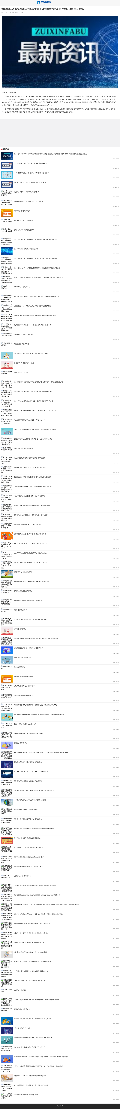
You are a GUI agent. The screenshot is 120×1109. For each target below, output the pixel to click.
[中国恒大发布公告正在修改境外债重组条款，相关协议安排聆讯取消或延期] (60, 279)
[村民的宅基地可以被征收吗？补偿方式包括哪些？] (60, 498)
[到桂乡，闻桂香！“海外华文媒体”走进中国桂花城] (60, 184)
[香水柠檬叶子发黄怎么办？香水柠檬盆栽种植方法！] (60, 774)
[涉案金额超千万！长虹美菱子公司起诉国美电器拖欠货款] (60, 308)
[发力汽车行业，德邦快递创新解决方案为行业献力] (60, 555)
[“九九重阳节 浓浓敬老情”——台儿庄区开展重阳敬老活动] (60, 327)
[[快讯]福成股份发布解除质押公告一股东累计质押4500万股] (60, 393)
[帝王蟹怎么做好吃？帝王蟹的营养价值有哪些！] (60, 460)
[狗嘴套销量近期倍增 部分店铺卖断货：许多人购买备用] (60, 926)
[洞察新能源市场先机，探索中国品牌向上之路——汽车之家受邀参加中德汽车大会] (60, 755)
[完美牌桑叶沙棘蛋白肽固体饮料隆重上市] (60, 840)
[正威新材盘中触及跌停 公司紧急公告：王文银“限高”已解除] (60, 441)
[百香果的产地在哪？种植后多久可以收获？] (60, 783)
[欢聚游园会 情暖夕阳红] (60, 346)
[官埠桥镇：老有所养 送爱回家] (60, 336)
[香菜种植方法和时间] (60, 612)
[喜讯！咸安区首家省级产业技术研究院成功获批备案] (60, 355)
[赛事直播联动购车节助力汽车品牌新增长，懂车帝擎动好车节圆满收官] (60, 897)
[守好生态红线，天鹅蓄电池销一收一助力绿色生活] (60, 954)
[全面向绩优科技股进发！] (60, 1011)
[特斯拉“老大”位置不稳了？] (60, 878)
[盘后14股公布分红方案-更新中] (60, 232)
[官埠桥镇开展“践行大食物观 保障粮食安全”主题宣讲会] (60, 583)
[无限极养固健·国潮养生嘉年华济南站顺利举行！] (60, 859)
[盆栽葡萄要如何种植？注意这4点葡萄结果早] (60, 650)
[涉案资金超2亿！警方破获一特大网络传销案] (60, 850)
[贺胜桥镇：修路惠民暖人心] (60, 213)
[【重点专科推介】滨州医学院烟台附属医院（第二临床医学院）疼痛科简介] (60, 1068)
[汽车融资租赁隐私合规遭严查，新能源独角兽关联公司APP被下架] (60, 707)
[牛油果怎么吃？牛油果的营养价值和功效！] (60, 764)
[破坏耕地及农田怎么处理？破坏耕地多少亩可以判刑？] (60, 517)
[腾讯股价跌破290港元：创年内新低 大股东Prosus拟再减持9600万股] (60, 298)
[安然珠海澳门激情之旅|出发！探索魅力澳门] (60, 869)
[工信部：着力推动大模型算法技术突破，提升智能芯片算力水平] (60, 431)
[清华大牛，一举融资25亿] (60, 289)
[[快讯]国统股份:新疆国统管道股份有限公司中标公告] (60, 973)
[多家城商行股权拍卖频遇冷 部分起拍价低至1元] (60, 1049)
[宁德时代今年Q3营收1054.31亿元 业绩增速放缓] (60, 469)
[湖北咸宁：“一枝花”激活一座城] (60, 365)
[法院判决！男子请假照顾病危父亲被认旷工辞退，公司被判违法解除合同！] (60, 916)
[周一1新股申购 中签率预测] (60, 659)
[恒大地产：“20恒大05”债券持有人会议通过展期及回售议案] (60, 1040)
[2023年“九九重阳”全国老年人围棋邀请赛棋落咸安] (60, 621)
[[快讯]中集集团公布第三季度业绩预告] (60, 251)
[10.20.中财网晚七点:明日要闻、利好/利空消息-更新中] (60, 175)
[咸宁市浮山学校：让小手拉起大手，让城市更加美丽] (60, 1087)
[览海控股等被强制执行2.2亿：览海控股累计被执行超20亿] (60, 488)
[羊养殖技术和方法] (60, 631)
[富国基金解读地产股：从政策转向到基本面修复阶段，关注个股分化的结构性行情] (60, 1059)
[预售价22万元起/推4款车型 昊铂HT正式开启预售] (60, 536)
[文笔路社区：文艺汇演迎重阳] (60, 222)
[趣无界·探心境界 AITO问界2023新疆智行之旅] (60, 945)
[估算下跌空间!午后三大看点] (60, 1030)
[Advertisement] (56, 133)
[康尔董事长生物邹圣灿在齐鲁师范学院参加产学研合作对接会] (60, 831)
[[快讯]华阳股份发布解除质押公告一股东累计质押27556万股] (60, 403)
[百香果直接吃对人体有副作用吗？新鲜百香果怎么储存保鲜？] (60, 793)
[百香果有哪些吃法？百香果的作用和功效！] (60, 821)
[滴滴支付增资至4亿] (60, 745)
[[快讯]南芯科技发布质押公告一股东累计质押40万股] (60, 165)
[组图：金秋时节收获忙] (60, 374)
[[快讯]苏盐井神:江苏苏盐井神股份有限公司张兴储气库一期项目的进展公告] (60, 384)
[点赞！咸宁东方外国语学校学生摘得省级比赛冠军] (60, 1078)
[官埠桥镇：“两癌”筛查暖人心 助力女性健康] (60, 602)
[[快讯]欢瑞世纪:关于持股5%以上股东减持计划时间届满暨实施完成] (60, 241)
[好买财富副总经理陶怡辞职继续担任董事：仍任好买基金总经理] (60, 317)
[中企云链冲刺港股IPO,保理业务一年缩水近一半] (60, 422)
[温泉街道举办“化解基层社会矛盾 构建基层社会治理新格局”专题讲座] (60, 640)
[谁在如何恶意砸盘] (60, 669)
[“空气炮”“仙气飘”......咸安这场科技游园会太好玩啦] (60, 802)
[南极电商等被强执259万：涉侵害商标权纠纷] (60, 735)
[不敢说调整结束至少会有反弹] (60, 697)
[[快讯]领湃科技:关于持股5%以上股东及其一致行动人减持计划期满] (60, 260)
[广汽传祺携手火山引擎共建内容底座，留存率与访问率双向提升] (60, 888)
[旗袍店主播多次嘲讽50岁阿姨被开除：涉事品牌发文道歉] (60, 479)
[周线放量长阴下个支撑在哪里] (60, 678)
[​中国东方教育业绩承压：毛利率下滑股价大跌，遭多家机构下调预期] (60, 1002)
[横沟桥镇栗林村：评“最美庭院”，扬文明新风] (60, 203)
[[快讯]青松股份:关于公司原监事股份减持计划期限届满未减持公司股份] (60, 270)
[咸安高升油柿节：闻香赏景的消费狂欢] (60, 194)
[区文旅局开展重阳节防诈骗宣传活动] (60, 1097)
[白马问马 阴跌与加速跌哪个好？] (60, 688)
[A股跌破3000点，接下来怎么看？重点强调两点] (60, 983)
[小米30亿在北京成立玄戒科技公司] (60, 726)
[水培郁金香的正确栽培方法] (60, 593)
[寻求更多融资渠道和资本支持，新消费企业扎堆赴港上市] (60, 1021)
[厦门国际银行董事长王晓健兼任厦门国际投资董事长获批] (60, 507)
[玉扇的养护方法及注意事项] (60, 574)
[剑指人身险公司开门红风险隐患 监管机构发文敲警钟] (60, 935)
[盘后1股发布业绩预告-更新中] (60, 450)
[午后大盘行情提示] (60, 992)
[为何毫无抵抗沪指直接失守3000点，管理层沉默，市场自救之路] (60, 412)
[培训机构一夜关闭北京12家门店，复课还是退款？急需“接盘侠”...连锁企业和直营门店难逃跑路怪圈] (60, 907)
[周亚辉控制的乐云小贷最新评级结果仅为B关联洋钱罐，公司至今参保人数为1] (60, 716)
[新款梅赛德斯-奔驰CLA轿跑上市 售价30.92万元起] (60, 564)
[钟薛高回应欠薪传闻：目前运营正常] (60, 812)
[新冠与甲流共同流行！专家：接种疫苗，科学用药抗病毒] (60, 964)
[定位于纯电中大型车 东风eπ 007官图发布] (60, 526)
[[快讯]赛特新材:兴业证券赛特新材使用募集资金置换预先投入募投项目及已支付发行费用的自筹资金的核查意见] (60, 156)
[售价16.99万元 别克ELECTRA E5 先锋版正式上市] (60, 545)
